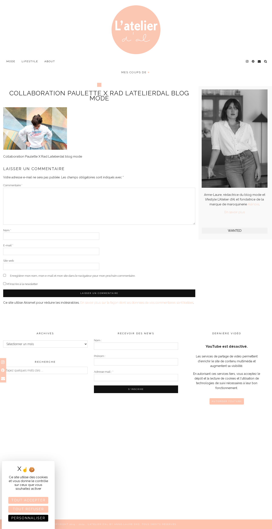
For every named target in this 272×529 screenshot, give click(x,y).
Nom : (98, 340)
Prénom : (99, 356)
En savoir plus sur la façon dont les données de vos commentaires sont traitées (136, 303)
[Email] (259, 61)
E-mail (8, 245)
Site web (8, 260)
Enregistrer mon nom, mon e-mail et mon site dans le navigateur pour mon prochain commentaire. (72, 275)
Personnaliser (28, 518)
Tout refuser (28, 509)
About (49, 61)
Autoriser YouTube (227, 401)
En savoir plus (234, 212)
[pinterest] (253, 61)
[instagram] (247, 61)
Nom (7, 230)
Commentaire (12, 185)
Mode (10, 61)
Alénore (253, 204)
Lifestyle (30, 61)
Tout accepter (28, 500)
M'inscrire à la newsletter (22, 284)
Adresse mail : (103, 371)
